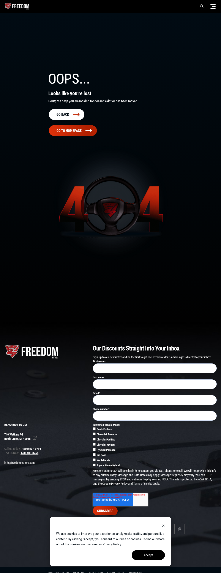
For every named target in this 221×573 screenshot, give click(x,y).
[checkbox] (155, 448)
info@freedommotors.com (19, 463)
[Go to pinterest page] (179, 529)
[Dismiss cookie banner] (163, 525)
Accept (148, 555)
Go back (63, 114)
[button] (202, 6)
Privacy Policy (119, 483)
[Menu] (213, 6)
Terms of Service (142, 483)
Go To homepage (69, 130)
